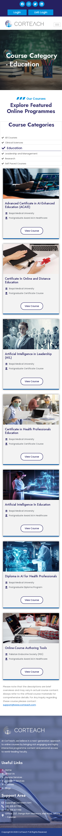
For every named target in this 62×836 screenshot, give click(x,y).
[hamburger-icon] (57, 24)
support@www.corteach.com (19, 704)
